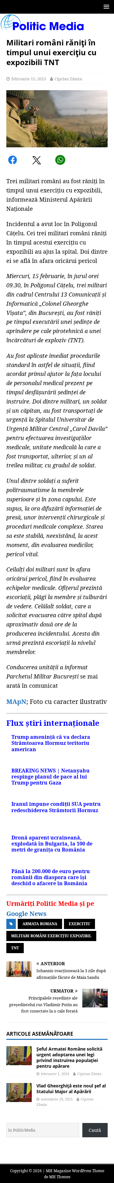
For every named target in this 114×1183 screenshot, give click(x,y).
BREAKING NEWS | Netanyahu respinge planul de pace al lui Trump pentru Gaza (50, 776)
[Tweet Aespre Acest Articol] (37, 161)
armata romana (39, 923)
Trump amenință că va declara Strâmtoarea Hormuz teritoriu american (50, 742)
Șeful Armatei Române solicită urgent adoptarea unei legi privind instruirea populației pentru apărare (69, 1057)
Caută (95, 1130)
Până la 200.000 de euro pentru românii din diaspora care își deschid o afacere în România (50, 877)
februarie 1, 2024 (55, 1073)
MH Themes (59, 1177)
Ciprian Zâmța (68, 79)
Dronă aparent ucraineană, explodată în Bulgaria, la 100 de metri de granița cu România (51, 843)
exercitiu (79, 923)
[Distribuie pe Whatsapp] (60, 161)
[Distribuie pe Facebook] (13, 161)
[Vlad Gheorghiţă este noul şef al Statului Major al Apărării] (19, 1092)
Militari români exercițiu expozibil (51, 936)
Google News (26, 913)
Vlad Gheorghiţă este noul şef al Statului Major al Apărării (71, 1088)
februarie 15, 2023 (28, 79)
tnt (15, 948)
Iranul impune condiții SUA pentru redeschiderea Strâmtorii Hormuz (56, 806)
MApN (16, 701)
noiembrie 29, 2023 (57, 1099)
